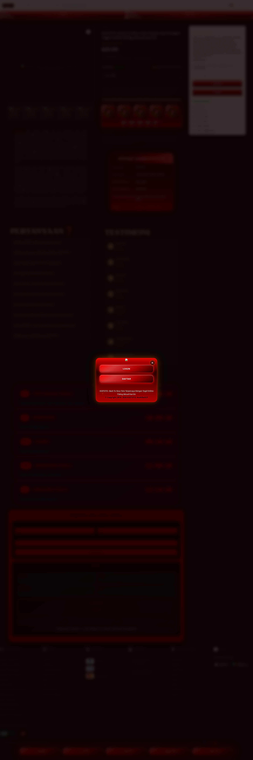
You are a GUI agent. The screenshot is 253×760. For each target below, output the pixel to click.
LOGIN (126, 368)
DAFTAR (126, 378)
